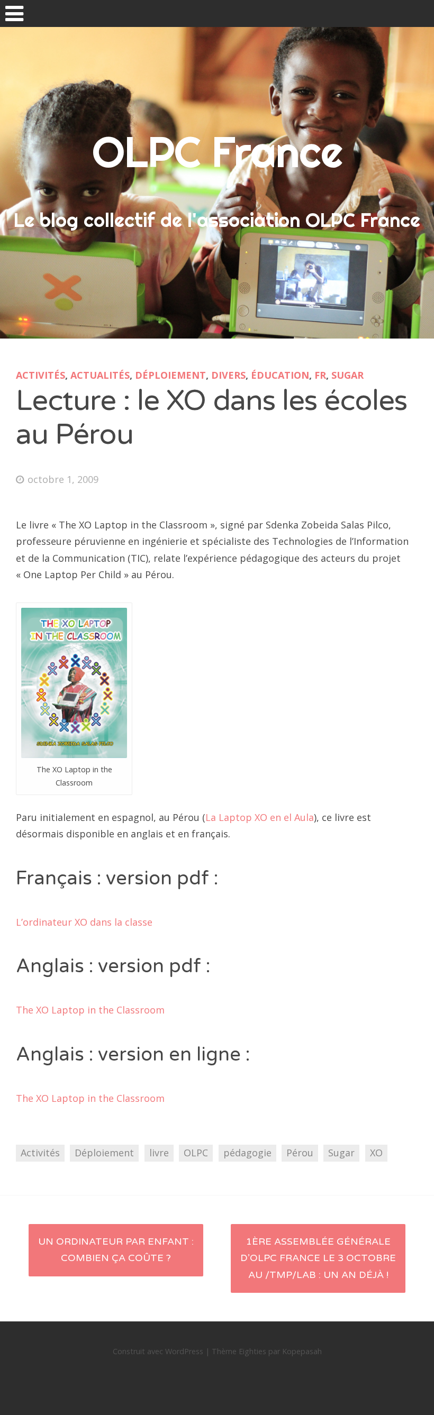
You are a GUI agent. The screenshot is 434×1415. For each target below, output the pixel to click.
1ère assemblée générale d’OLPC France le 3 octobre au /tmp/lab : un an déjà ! (318, 1258)
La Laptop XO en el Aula (259, 817)
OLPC (196, 1152)
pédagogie (247, 1152)
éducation (280, 375)
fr (320, 375)
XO (376, 1152)
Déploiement (170, 375)
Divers (228, 375)
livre (159, 1152)
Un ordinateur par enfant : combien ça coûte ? (116, 1250)
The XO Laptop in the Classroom (90, 1009)
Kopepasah (302, 1351)
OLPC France (217, 151)
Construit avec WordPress (158, 1351)
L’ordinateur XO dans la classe (84, 922)
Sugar (347, 375)
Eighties (252, 1351)
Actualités (100, 375)
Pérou (299, 1152)
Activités (40, 375)
